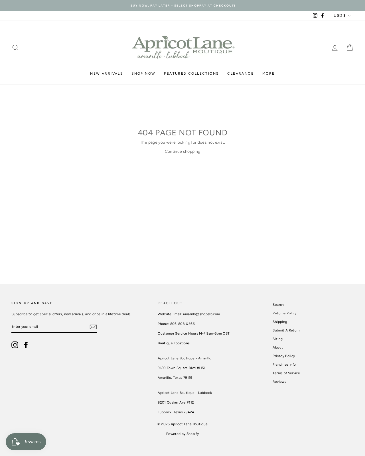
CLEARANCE (240, 74)
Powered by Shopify (182, 434)
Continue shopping (182, 151)
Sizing (278, 339)
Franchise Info (284, 365)
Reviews (279, 382)
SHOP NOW (143, 74)
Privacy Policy (284, 356)
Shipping (280, 322)
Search (278, 305)
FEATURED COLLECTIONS (191, 74)
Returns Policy (284, 313)
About (278, 347)
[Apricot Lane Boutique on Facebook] (26, 344)
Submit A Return (286, 330)
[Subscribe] (93, 326)
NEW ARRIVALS (106, 74)
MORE (268, 74)
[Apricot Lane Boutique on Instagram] (14, 344)
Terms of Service (286, 373)
